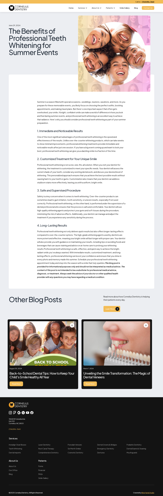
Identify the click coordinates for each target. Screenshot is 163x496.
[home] (18, 8)
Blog (136, 8)
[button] (82, 8)
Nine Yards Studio (148, 493)
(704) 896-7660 (15, 429)
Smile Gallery (125, 8)
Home (71, 8)
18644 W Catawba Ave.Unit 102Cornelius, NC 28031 (17, 421)
